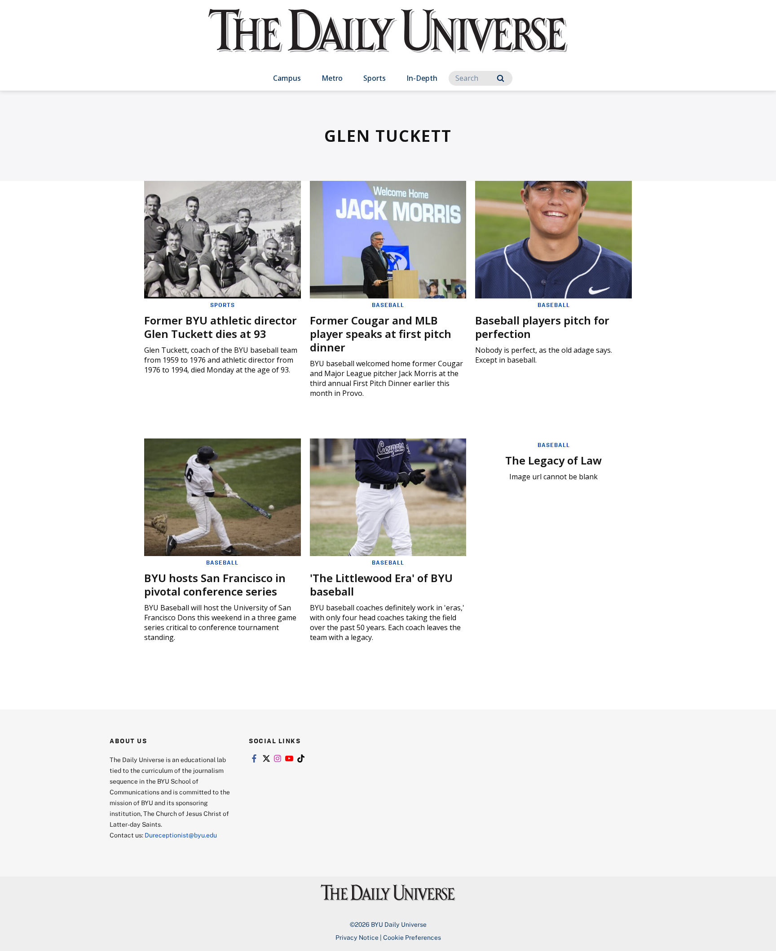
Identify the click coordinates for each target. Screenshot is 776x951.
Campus (287, 78)
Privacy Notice (357, 937)
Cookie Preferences (412, 937)
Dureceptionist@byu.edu (181, 835)
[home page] (388, 40)
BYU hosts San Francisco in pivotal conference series (215, 584)
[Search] (500, 78)
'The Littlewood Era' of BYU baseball (381, 584)
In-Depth (421, 78)
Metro (332, 78)
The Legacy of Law (553, 460)
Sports (374, 78)
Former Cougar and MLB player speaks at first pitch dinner (380, 334)
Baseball (388, 305)
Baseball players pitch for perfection (542, 327)
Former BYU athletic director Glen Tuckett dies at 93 (220, 327)
